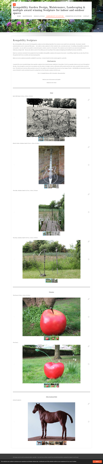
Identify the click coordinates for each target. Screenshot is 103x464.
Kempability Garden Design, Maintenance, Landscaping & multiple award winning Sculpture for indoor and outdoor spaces (49, 10)
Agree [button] (97, 461)
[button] (88, 100)
